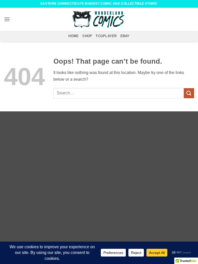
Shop (87, 36)
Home (73, 36)
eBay (125, 36)
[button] (7, 19)
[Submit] (189, 93)
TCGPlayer (106, 36)
